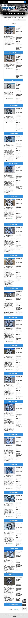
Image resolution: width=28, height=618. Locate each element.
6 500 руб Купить (13, 520)
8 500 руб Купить (13, 548)
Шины (19, 19)
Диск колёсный (9, 90)
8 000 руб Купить (13, 604)
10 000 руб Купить (13, 80)
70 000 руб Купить (13, 288)
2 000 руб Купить (13, 105)
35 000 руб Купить (13, 255)
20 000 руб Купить (13, 373)
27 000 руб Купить (13, 317)
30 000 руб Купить (13, 224)
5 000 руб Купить (13, 492)
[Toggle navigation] (4, 2)
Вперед (16, 609)
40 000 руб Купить (13, 52)
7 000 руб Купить (13, 133)
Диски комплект (9, 34)
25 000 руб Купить (13, 345)
